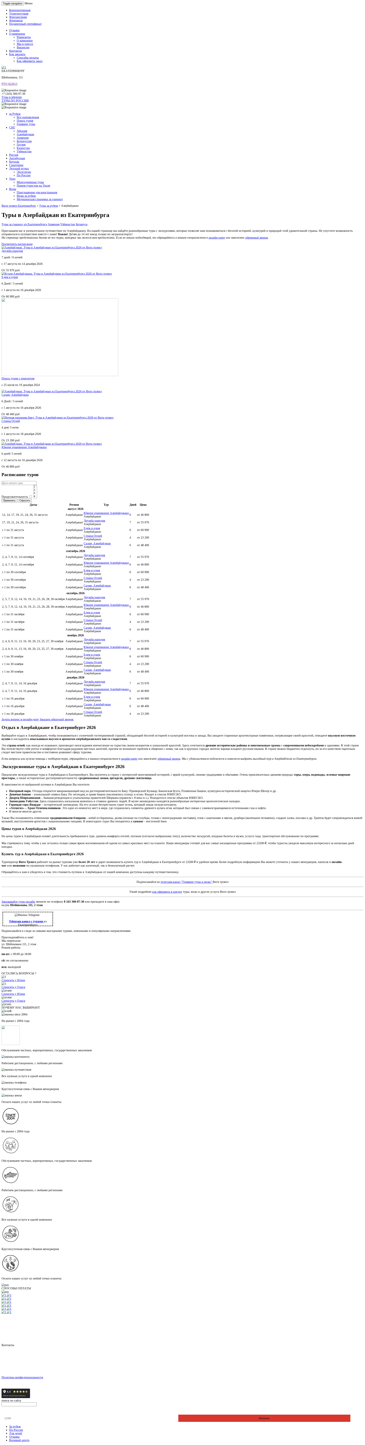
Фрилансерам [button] (18, 17)
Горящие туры (26, 124)
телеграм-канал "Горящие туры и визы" (186, 881)
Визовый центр (19, 1440)
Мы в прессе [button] (25, 44)
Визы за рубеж (26, 195)
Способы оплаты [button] (28, 57)
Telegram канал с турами (26, 921)
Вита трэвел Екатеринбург (19, 205)
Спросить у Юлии (13, 980)
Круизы (14, 161)
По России (24, 175)
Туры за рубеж (48, 205)
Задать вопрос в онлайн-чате (20, 719)
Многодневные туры (30, 182)
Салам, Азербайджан (15, 394)
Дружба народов (12, 250)
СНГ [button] (12, 127)
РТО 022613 (9, 83)
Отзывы (14, 1436)
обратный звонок (256, 237)
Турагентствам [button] (18, 13)
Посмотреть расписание (17, 244)
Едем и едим (10, 277)
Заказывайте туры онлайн (18, 901)
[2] (35, 490)
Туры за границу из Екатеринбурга (24, 224)
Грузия (21, 144)
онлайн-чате (217, 237)
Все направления (28, 117)
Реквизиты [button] (24, 37)
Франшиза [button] (16, 20)
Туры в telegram (12, 97)
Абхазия (22, 131)
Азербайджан (25, 134)
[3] (35, 493)
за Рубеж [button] (15, 113)
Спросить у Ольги (13, 987)
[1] (35, 486)
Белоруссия (24, 141)
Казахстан (23, 148)
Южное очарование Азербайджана (24, 447)
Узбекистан (24, 151)
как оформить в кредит (167, 891)
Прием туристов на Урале (33, 185)
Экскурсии (24, 172)
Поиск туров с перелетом (18, 378)
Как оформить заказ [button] (29, 61)
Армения (23, 137)
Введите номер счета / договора (24, 1411)
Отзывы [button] (14, 30)
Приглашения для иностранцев (37, 192)
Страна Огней (11, 421)
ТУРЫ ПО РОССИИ (15, 100)
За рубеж (15, 1426)
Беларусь (81, 224)
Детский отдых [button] (19, 168)
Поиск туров (25, 120)
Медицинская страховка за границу (40, 199)
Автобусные (17, 158)
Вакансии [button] (23, 47)
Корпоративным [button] (19, 10)
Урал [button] (12, 178)
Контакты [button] (15, 50)
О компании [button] (17, 33)
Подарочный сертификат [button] (25, 23)
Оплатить (264, 1418)
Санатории (16, 165)
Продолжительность (15, 496)
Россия (13, 154)
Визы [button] (12, 189)
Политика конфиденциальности (22, 1377)
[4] (35, 496)
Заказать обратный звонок (57, 719)
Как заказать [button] (17, 54)
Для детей (15, 1433)
